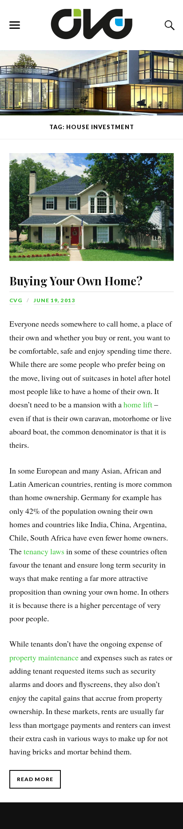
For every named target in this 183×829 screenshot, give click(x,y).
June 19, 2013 (54, 300)
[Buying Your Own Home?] (91, 200)
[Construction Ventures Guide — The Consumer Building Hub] (91, 23)
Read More (35, 779)
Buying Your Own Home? (76, 280)
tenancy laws (44, 551)
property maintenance (44, 657)
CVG (15, 300)
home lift (137, 404)
